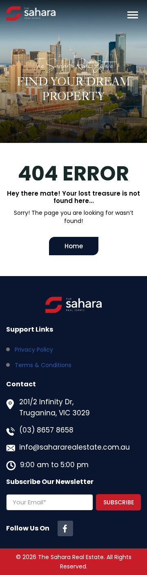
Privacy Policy (34, 349)
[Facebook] (65, 528)
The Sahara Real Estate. (71, 557)
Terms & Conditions (43, 365)
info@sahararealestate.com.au (74, 447)
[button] (133, 15)
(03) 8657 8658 (46, 430)
